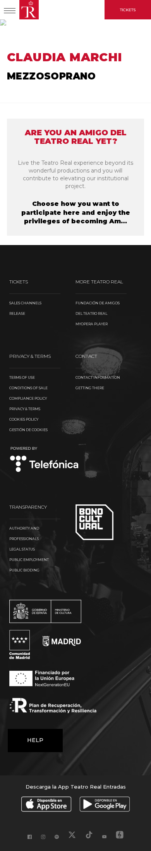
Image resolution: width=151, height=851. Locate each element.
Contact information (98, 377)
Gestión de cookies (28, 430)
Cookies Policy (23, 419)
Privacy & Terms (24, 409)
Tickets (128, 9)
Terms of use (22, 377)
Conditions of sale (28, 388)
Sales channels (25, 303)
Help (35, 740)
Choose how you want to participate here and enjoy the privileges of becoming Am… (75, 212)
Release (17, 313)
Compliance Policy (28, 398)
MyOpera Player (92, 324)
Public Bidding (24, 570)
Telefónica (44, 460)
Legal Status (22, 549)
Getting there (90, 388)
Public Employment (29, 560)
